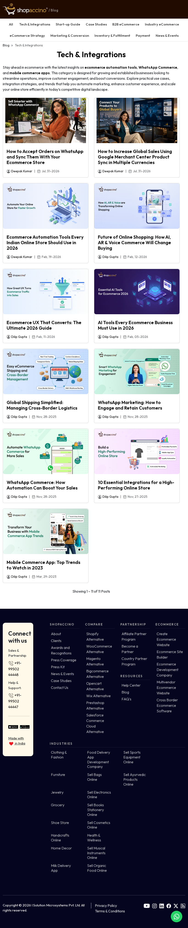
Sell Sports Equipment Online (132, 757)
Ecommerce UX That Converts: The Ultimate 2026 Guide (44, 325)
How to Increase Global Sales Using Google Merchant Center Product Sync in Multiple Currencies (135, 157)
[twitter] (176, 905)
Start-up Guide (68, 24)
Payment (143, 35)
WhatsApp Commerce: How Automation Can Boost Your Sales (42, 485)
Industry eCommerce (162, 24)
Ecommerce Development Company (167, 669)
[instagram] (154, 905)
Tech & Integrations (34, 24)
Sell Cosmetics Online (98, 825)
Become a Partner (130, 649)
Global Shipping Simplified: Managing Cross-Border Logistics (42, 405)
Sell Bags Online (94, 777)
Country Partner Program (134, 661)
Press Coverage (63, 660)
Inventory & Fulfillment (112, 35)
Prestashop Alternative (95, 705)
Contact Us (59, 687)
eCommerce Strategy (27, 35)
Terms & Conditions (110, 911)
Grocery (57, 805)
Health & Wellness (94, 837)
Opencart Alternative (95, 686)
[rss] (183, 905)
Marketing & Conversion (69, 35)
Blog (6, 45)
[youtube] (147, 905)
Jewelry (57, 792)
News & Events (167, 35)
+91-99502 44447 (14, 701)
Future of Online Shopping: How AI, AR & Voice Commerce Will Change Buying (134, 242)
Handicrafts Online (60, 837)
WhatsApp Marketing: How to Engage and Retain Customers (130, 405)
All (11, 24)
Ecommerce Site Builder (170, 654)
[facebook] (168, 905)
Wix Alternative (98, 695)
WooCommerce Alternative (99, 649)
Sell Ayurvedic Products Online (134, 779)
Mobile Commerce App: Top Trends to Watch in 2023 (43, 565)
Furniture (58, 774)
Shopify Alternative (95, 636)
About (56, 633)
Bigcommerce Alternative (97, 674)
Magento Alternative (95, 661)
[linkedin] (161, 905)
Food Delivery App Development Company (98, 759)
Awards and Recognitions (61, 650)
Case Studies (96, 24)
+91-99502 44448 (14, 669)
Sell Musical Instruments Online (96, 853)
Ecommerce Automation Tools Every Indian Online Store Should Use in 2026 (45, 242)
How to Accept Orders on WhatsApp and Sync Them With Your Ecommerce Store (45, 157)
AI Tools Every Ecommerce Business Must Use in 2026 (135, 325)
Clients (56, 640)
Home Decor (61, 848)
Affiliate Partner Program (134, 636)
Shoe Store (60, 822)
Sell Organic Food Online (97, 868)
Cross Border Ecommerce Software (167, 705)
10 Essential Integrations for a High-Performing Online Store (136, 485)
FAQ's (126, 699)
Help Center (131, 685)
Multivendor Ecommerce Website (166, 687)
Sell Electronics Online (99, 794)
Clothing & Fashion (59, 754)
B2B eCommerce (125, 24)
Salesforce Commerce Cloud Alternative (95, 723)
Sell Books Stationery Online (95, 810)
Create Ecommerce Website (166, 639)
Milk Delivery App (61, 868)
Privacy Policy (106, 905)
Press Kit (58, 667)
